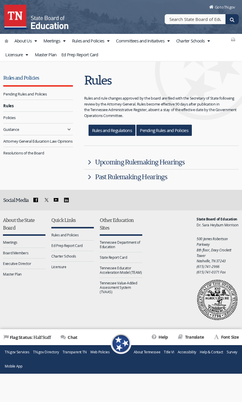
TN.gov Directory (46, 352)
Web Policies (100, 352)
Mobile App (13, 366)
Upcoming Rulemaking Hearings (139, 162)
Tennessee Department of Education (120, 244)
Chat (72, 337)
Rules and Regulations (112, 130)
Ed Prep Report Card (79, 54)
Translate (194, 337)
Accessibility (187, 352)
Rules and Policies (88, 41)
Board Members (15, 253)
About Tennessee (147, 352)
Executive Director (17, 263)
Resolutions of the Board (23, 153)
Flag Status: (30, 337)
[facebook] (35, 200)
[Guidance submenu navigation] (69, 129)
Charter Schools (191, 41)
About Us (23, 41)
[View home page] (16, 16)
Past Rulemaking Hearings (131, 177)
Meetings (52, 41)
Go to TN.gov (225, 7)
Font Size (229, 337)
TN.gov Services (17, 352)
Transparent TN (75, 352)
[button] (35, 41)
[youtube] (56, 200)
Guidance (11, 129)
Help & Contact (211, 352)
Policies (9, 117)
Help (163, 337)
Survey (232, 352)
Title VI (169, 352)
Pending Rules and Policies (25, 94)
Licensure (14, 54)
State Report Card (113, 257)
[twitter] (45, 200)
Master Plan (46, 54)
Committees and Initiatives (140, 41)
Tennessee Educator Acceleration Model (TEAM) (121, 270)
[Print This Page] (233, 39)
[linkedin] (66, 200)
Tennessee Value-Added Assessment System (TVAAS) (118, 287)
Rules (8, 105)
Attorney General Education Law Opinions (37, 141)
